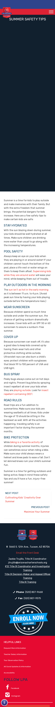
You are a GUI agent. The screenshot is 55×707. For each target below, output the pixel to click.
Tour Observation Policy (14, 660)
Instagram (15, 696)
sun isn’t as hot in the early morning (28, 289)
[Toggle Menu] (51, 11)
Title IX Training (27, 582)
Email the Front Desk (27, 552)
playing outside (22, 390)
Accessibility (9, 673)
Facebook (15, 688)
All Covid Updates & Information (17, 667)
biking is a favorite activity (25, 442)
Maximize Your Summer (37, 511)
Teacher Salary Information (15, 654)
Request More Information (15, 648)
